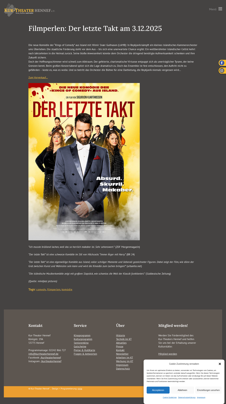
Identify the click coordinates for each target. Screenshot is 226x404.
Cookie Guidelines (170, 397)
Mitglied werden (167, 354)
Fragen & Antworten (85, 354)
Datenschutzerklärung (186, 397)
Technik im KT (124, 339)
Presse (119, 346)
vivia (80, 388)
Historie (120, 335)
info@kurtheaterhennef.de (43, 354)
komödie (67, 289)
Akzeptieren (158, 390)
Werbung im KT (124, 361)
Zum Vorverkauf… (38, 77)
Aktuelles (121, 343)
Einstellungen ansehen (208, 390)
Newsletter (122, 354)
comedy (41, 289)
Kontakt (120, 350)
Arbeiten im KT (124, 357)
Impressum (201, 397)
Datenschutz (123, 368)
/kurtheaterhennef (50, 357)
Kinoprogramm (82, 335)
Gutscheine (80, 346)
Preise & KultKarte (84, 350)
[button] (219, 363)
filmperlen (53, 289)
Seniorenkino (81, 343)
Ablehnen (182, 390)
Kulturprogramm (83, 339)
